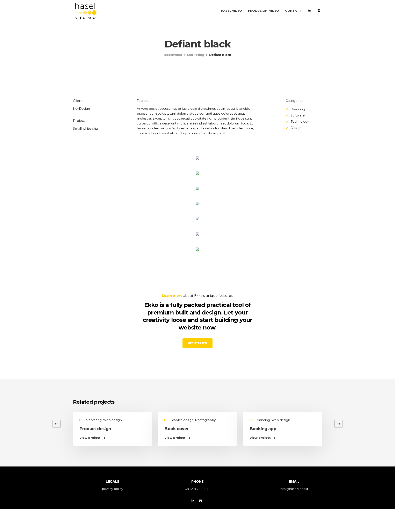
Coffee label (347, 428)
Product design (95, 428)
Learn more (172, 296)
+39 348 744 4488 (197, 489)
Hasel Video (231, 11)
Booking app (263, 428)
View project (89, 438)
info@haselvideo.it (294, 489)
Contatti (293, 11)
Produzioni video (263, 11)
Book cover (176, 428)
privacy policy (112, 489)
